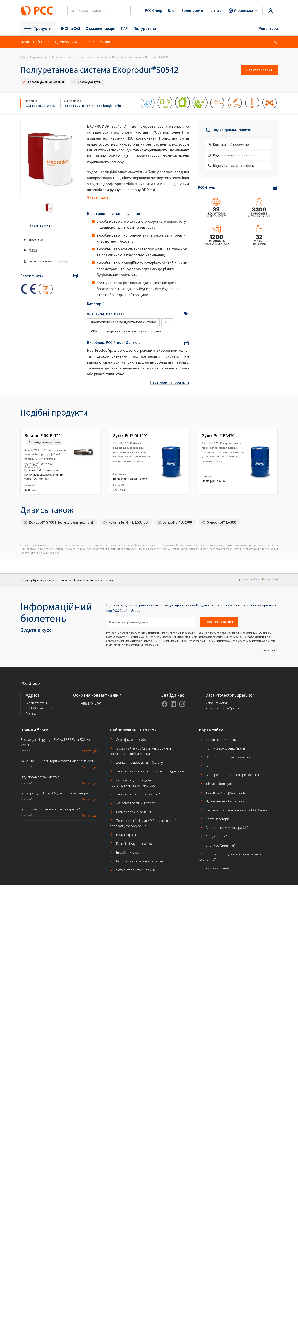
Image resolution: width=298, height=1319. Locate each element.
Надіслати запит (259, 70)
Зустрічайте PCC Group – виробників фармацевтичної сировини (140, 751)
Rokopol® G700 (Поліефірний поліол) (61, 522)
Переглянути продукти (169, 382)
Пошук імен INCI (217, 836)
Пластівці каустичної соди (135, 843)
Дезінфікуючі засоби (131, 739)
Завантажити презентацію (226, 792)
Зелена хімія (192, 11)
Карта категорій (218, 819)
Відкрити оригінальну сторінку (94, 580)
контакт (215, 11)
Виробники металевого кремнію (140, 861)
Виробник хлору (128, 852)
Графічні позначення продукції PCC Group (236, 810)
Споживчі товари (100, 28)
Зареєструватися (219, 621)
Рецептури (268, 28)
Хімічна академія (218, 868)
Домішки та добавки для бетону (139, 762)
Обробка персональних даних (228, 757)
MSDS (33, 250)
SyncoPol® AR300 (177, 522)
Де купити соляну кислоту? (136, 803)
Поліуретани (144, 28)
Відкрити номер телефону (233, 165)
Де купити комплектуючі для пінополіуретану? (150, 771)
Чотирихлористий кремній (136, 870)
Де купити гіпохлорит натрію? (138, 794)
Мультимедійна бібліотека (225, 801)
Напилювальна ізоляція (133, 812)
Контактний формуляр (231, 144)
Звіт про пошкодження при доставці (232, 774)
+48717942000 (91, 703)
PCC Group (153, 11)
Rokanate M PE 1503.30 (128, 522)
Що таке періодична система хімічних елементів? (230, 857)
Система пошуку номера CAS (227, 827)
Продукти (42, 28)
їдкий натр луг (126, 834)
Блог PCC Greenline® (220, 845)
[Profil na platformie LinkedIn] (173, 703)
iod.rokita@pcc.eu (228, 708)
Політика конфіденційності (225, 748)
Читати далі (97, 197)
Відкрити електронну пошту (235, 155)
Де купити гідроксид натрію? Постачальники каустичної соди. (134, 783)
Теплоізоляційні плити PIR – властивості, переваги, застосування (143, 823)
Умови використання (221, 739)
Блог (172, 11)
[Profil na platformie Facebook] (164, 703)
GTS (209, 766)
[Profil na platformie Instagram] (182, 703)
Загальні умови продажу (48, 261)
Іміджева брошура (219, 783)
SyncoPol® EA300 (221, 522)
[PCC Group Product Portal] (36, 10)
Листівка (36, 240)
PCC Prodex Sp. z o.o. (39, 105)
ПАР (124, 28)
